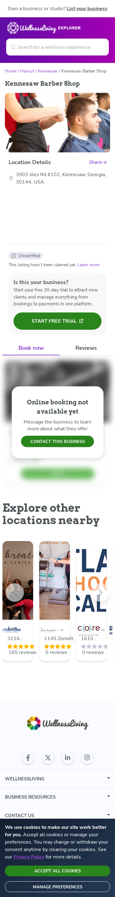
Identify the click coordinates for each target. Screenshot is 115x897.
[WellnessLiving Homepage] (57, 723)
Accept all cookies (57, 871)
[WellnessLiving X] (48, 757)
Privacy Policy (28, 857)
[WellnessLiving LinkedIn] (67, 757)
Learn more (88, 265)
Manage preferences (57, 887)
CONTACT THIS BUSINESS (57, 441)
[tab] (30, 348)
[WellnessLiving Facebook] (28, 757)
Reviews (86, 348)
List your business (87, 8)
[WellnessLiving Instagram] (87, 757)
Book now (31, 348)
